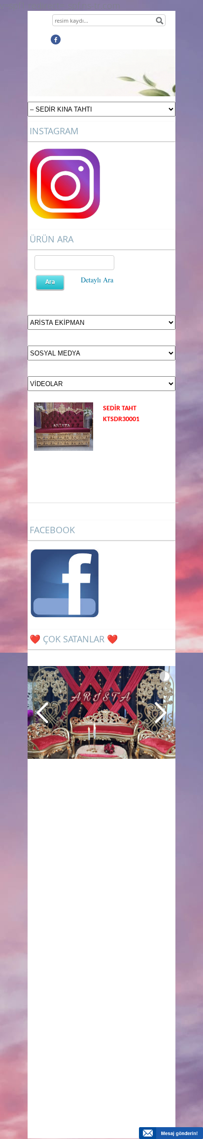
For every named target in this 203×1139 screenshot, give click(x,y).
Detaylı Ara (97, 279)
